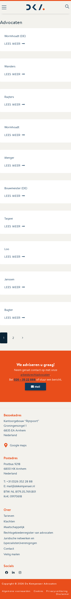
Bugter (8, 310)
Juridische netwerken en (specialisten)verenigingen (20, 540)
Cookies (38, 591)
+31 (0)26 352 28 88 (19, 481)
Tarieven (9, 516)
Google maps (18, 445)
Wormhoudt (11, 127)
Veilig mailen (12, 554)
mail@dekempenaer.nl (21, 486)
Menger (9, 158)
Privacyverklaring (57, 591)
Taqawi (8, 218)
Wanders (9, 66)
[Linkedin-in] (13, 572)
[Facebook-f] (6, 572)
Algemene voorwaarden (16, 591)
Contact (9, 549)
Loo (6, 249)
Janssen (9, 279)
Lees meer (14, 44)
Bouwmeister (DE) (15, 188)
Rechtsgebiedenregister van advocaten (28, 533)
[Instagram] (20, 572)
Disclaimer (62, 594)
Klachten (9, 521)
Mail (37, 387)
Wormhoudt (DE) (15, 36)
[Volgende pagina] (22, 337)
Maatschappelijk (14, 527)
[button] (5, 7)
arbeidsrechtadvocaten (35, 375)
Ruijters (9, 97)
